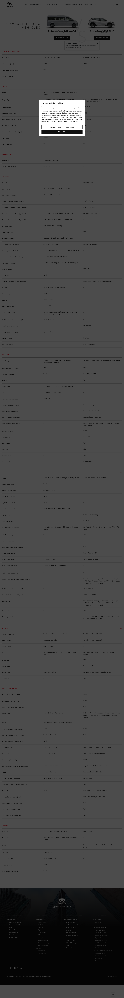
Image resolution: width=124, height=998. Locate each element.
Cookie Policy (73, 121)
